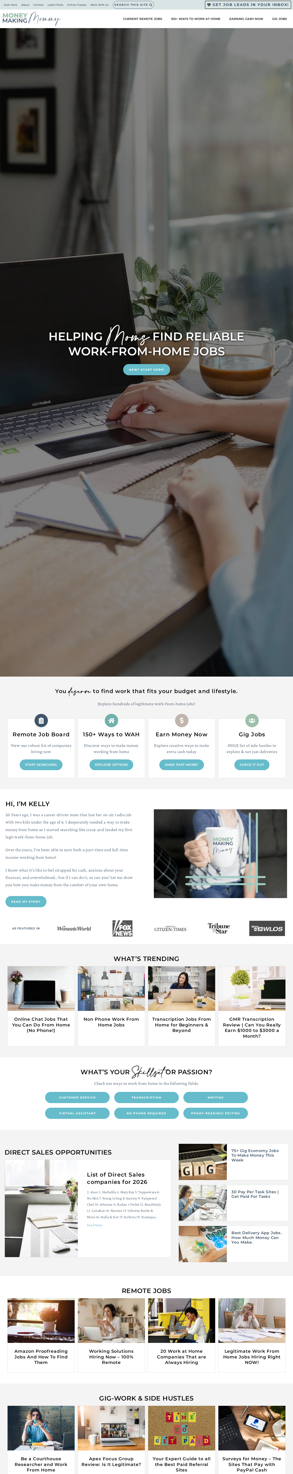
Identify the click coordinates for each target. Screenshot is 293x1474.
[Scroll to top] (281, 1456)
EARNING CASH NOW (246, 19)
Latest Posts (55, 4)
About (25, 4)
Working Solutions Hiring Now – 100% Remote (111, 1357)
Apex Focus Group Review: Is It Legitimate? (111, 1461)
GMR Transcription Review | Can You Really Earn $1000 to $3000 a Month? (252, 1028)
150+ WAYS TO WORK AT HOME (195, 19)
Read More (94, 1227)
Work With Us (99, 4)
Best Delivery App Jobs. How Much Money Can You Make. (256, 1238)
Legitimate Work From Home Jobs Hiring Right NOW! (252, 1357)
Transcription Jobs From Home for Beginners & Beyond (181, 1025)
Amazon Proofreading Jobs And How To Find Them (41, 1357)
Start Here (10, 4)
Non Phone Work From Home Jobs (111, 1022)
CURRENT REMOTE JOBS (142, 19)
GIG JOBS (279, 19)
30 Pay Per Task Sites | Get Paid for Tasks (255, 1194)
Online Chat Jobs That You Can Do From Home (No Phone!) (41, 1025)
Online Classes (76, 4)
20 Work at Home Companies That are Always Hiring (181, 1357)
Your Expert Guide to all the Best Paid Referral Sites (182, 1464)
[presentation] (41, 988)
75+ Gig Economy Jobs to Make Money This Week (255, 1155)
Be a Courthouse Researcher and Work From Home (41, 1464)
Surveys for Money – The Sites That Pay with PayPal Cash (252, 1464)
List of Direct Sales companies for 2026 (117, 1178)
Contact (38, 4)
